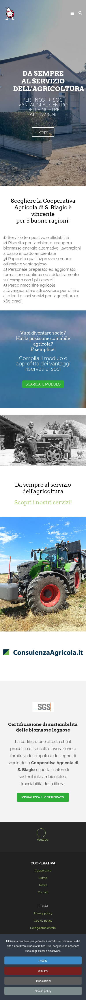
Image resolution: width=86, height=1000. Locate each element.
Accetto (43, 960)
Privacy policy (43, 913)
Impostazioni (43, 981)
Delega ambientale (43, 928)
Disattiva (43, 970)
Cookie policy (43, 920)
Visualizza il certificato (43, 797)
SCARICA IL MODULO (43, 384)
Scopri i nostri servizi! (43, 502)
